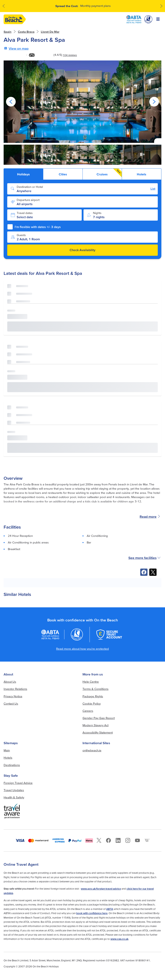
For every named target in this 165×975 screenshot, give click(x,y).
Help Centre (90, 681)
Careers (87, 710)
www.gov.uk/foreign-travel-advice (101, 888)
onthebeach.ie (91, 750)
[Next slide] (154, 101)
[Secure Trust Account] (109, 634)
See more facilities (142, 558)
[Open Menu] (158, 19)
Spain (7, 31)
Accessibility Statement (97, 732)
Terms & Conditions (95, 689)
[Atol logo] (77, 634)
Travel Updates (14, 790)
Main (7, 750)
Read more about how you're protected (82, 648)
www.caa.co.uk (119, 938)
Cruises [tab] (109, 172)
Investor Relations (15, 689)
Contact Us (11, 703)
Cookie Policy (91, 703)
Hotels (8, 757)
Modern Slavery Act (95, 725)
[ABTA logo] (134, 19)
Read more (148, 516)
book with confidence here (91, 913)
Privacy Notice (13, 696)
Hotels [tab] (141, 174)
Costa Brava (26, 31)
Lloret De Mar (50, 31)
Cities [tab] (63, 174)
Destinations (12, 765)
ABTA (109, 909)
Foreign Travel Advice (18, 783)
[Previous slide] (11, 101)
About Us (10, 681)
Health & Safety (14, 797)
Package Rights (92, 696)
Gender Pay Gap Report (98, 718)
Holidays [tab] (23, 174)
